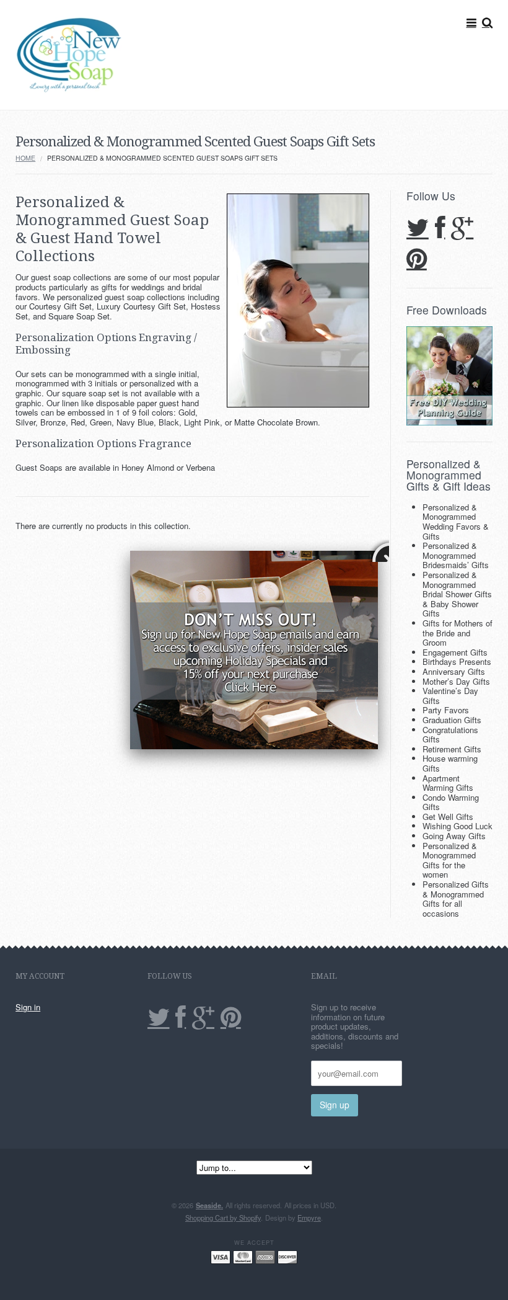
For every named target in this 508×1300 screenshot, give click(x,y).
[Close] (378, 551)
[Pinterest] (416, 259)
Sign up (334, 1104)
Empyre (309, 1217)
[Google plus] (462, 228)
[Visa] (220, 1256)
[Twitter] (417, 228)
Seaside (209, 1205)
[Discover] (287, 1256)
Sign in (27, 1007)
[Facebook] (440, 228)
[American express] (265, 1256)
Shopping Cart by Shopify (223, 1217)
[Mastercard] (243, 1256)
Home (25, 157)
